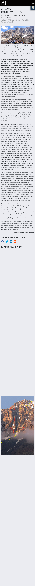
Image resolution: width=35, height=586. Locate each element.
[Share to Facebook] (3, 242)
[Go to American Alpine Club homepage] (3, 3)
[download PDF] (33, 8)
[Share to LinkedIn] (12, 242)
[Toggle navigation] (33, 2)
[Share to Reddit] (16, 242)
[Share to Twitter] (8, 242)
